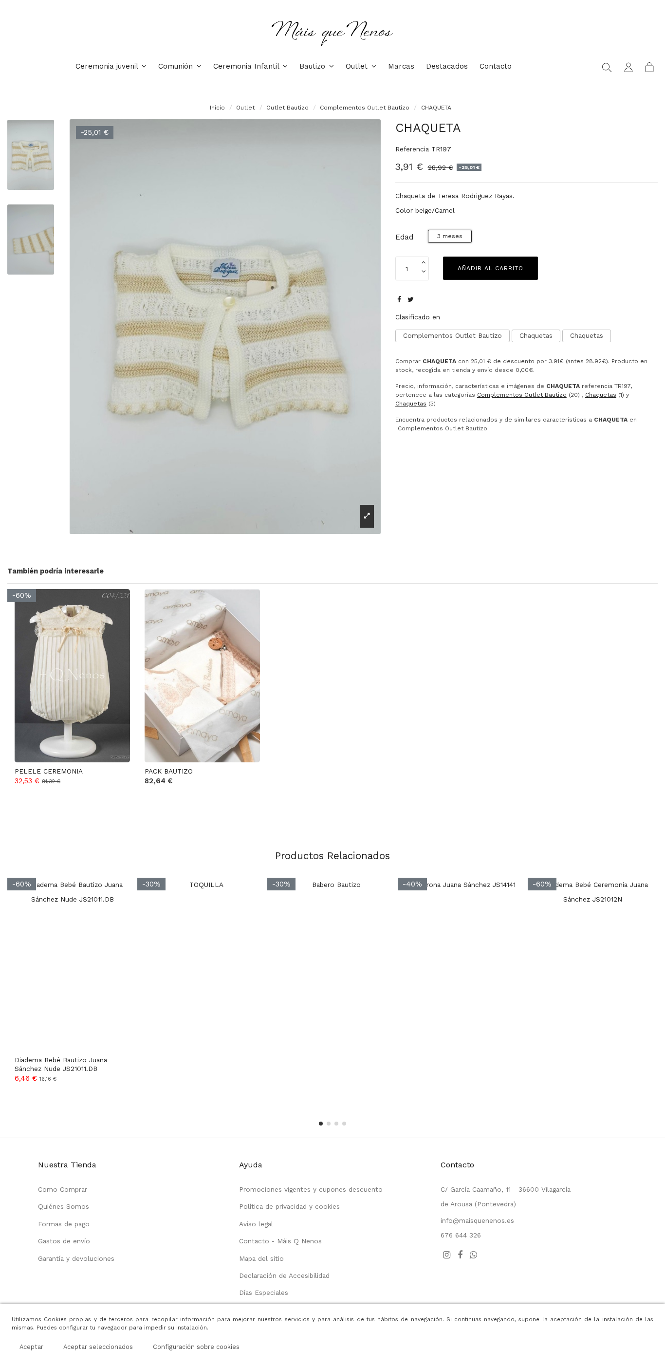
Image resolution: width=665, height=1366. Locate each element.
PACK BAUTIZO (169, 771)
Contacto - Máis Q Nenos (280, 1241)
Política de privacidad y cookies (289, 1206)
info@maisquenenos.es (477, 1220)
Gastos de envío (64, 1241)
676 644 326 (461, 1235)
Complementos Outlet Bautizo (452, 335)
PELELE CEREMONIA (49, 771)
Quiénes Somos (63, 1206)
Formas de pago (64, 1224)
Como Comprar (62, 1189)
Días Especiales (263, 1292)
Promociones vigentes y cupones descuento (311, 1189)
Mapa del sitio (261, 1258)
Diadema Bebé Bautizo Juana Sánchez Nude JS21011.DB (61, 1064)
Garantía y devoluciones (76, 1258)
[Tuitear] (410, 299)
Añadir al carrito (490, 268)
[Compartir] (399, 299)
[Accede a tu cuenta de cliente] (628, 66)
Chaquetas (536, 335)
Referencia (412, 149)
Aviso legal (256, 1224)
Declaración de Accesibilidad (284, 1275)
